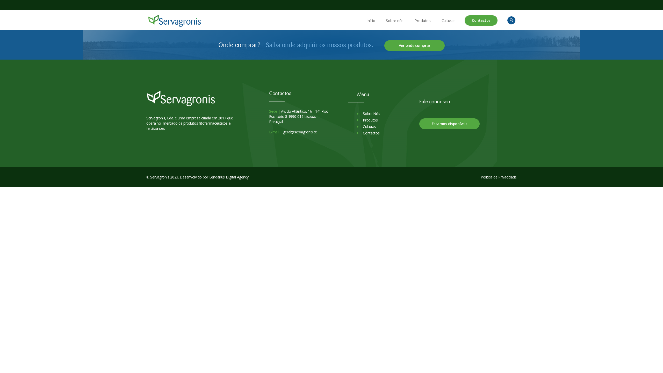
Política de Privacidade (499, 177)
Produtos (422, 20)
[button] (511, 20)
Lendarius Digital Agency (229, 177)
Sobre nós (394, 20)
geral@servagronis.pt (299, 132)
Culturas (449, 20)
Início (370, 20)
